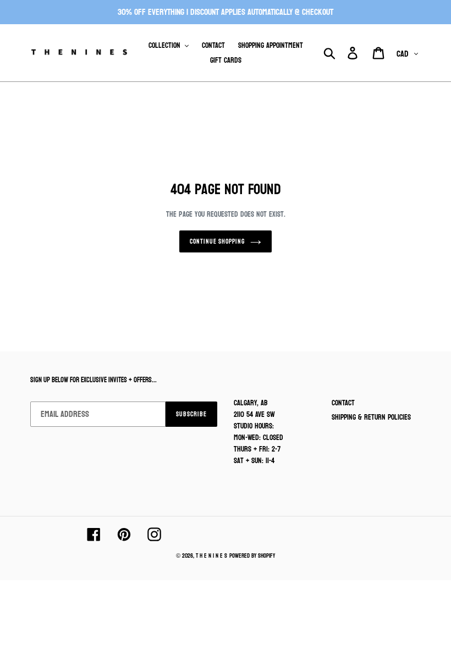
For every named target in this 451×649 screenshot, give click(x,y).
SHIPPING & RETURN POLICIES (371, 417)
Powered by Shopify (252, 556)
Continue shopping (217, 241)
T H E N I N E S (211, 556)
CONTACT (343, 403)
